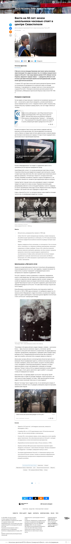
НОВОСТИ (15, 513)
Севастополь (40, 465)
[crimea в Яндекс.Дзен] (35, 498)
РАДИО (30, 513)
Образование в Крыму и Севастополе (24, 467)
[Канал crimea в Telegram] (24, 498)
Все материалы (18, 67)
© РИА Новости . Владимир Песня (20, 57)
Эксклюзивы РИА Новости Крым (29, 465)
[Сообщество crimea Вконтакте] (30, 498)
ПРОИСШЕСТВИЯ (39, 509)
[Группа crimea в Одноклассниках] (41, 498)
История (46, 465)
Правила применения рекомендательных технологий (11, 534)
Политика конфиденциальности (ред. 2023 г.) (11, 531)
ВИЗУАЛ (46, 509)
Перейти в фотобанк (30, 57)
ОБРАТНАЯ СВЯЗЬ (44, 513)
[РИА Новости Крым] (7, 2)
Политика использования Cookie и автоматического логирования (9, 528)
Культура (25, 469)
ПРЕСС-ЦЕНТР (22, 513)
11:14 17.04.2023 (18, 30)
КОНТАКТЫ (36, 513)
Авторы (45, 469)
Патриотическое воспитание (43, 467)
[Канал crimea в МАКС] (46, 498)
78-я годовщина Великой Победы (36, 469)
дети (34, 467)
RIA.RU (52, 513)
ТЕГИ (57, 513)
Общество (52, 467)
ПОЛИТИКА (25, 509)
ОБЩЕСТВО (32, 509)
